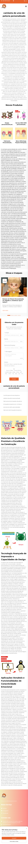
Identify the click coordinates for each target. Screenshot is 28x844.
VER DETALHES (7, 115)
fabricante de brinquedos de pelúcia (12, 410)
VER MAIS (5, 310)
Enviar (14, 379)
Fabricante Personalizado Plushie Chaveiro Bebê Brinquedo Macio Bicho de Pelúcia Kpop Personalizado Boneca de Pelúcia (7, 142)
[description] (4, 795)
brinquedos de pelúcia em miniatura (12, 404)
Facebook (5, 813)
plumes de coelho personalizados (11, 407)
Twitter (5, 808)
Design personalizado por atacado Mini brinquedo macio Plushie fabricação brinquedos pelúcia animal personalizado (7, 123)
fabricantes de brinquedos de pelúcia (12, 401)
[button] (8, 315)
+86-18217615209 (6, 0)
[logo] (4, 6)
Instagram (5, 810)
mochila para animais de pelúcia (11, 395)
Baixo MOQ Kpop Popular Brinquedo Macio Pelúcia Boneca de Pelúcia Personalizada (21, 142)
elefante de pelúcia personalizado (11, 398)
